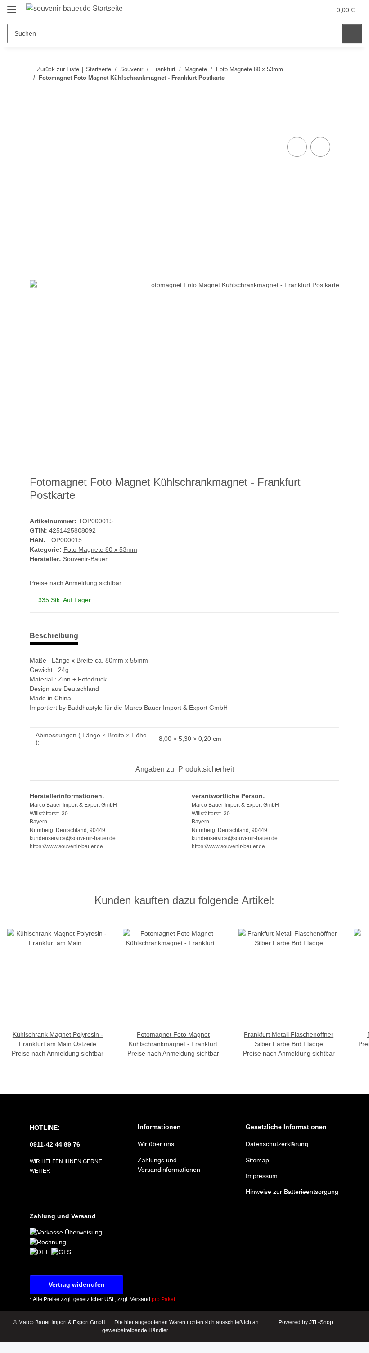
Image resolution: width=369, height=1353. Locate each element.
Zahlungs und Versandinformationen (169, 1164)
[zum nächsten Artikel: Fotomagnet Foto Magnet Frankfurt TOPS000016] (329, 95)
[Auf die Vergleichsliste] (297, 147)
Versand (140, 1299)
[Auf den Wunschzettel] (320, 147)
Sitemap (257, 1160)
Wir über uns (156, 1143)
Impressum (262, 1175)
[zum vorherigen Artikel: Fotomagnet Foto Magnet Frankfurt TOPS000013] (310, 95)
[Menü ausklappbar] (11, 5)
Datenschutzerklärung (277, 1143)
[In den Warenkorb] (37, 125)
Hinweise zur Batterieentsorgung (292, 1191)
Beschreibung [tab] (54, 636)
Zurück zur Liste (58, 69)
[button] (288, 10)
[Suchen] (352, 33)
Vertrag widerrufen (77, 1284)
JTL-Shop (321, 1322)
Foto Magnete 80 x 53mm (100, 549)
